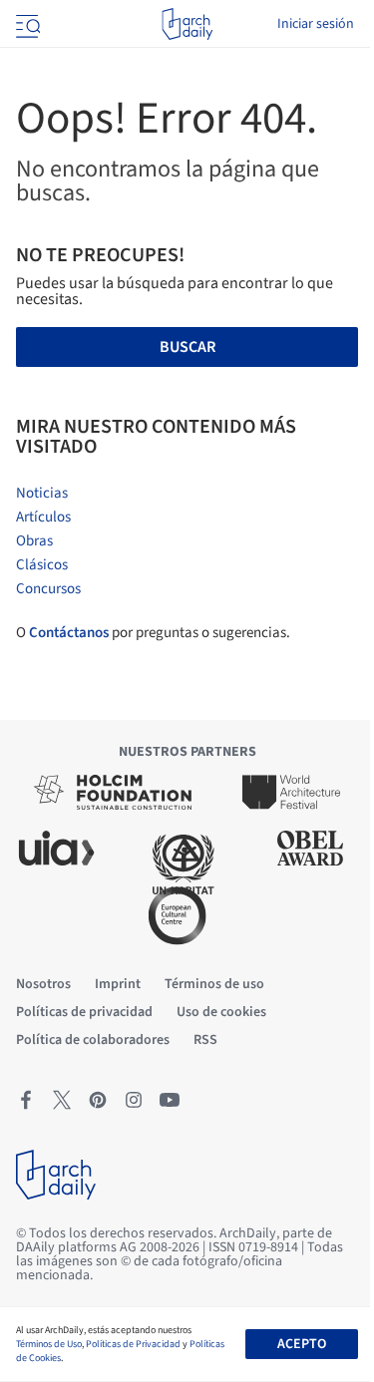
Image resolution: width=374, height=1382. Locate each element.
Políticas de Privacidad (133, 1344)
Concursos (48, 588)
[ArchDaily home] (187, 24)
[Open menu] (26, 24)
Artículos (43, 517)
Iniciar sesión (315, 24)
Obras (34, 540)
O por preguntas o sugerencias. (153, 632)
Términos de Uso (49, 1344)
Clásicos (42, 564)
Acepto (301, 1344)
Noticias (42, 493)
